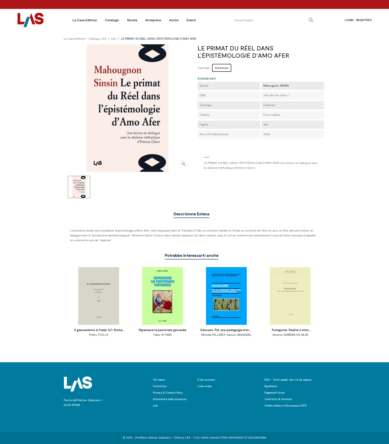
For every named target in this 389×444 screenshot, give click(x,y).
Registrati (364, 20)
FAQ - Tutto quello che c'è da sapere (288, 379)
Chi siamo (159, 379)
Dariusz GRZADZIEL (239, 334)
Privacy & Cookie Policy (168, 392)
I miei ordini (205, 386)
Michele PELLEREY (213, 334)
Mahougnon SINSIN (276, 85)
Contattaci (160, 386)
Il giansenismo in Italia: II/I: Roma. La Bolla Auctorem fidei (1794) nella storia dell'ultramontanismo (99, 330)
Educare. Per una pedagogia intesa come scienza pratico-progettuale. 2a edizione (226, 330)
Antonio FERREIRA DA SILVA (290, 334)
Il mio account (206, 379)
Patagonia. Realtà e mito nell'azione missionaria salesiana (290, 330)
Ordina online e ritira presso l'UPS (285, 405)
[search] (311, 20)
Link (155, 405)
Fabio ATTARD (163, 334)
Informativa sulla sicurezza (169, 399)
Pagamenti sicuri (274, 392)
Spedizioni (270, 386)
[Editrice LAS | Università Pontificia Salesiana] (78, 383)
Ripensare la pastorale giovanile (162, 330)
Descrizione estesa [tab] (191, 213)
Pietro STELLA (98, 334)
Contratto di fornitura (278, 399)
